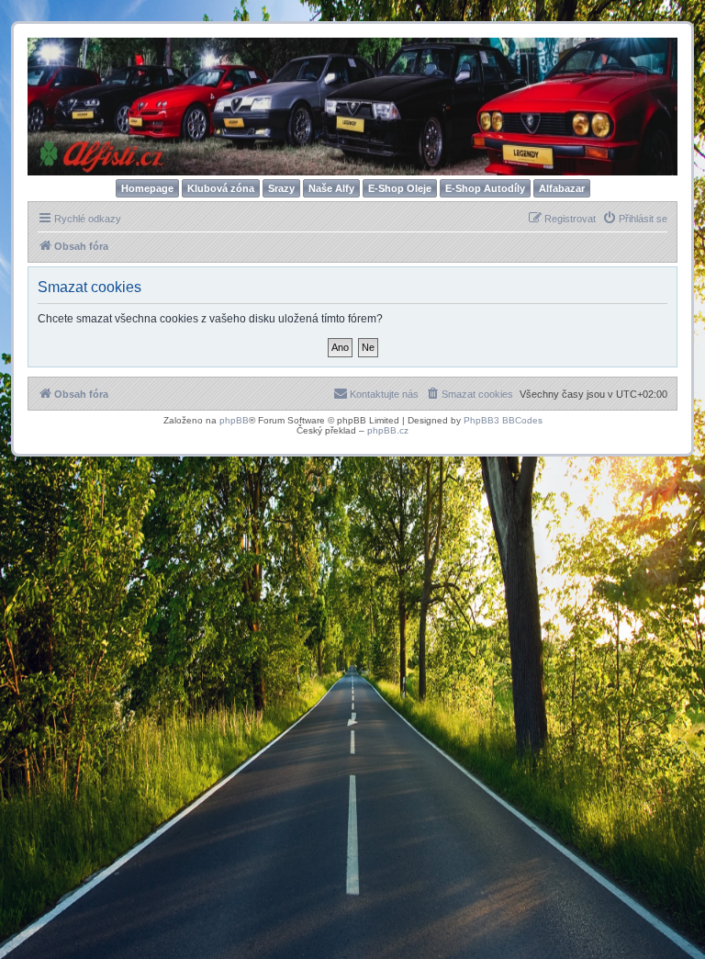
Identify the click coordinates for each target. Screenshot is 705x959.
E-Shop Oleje (399, 188)
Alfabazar (562, 188)
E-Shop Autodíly (485, 188)
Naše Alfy (331, 188)
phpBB (234, 420)
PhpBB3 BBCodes (503, 420)
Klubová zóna (220, 188)
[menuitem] (634, 219)
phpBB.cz (387, 430)
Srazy (281, 188)
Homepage (147, 188)
